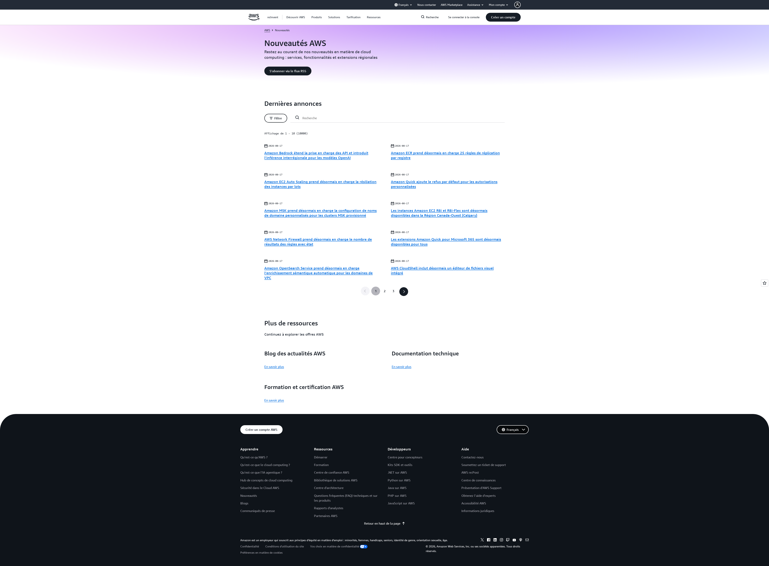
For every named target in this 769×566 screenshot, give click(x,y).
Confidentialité (249, 546)
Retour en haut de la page (382, 523)
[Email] (527, 540)
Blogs (244, 503)
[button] (295, 17)
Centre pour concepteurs (405, 457)
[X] (482, 540)
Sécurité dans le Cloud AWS (259, 488)
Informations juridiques (477, 511)
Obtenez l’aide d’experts (478, 496)
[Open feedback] (764, 283)
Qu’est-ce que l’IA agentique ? (261, 472)
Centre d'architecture (328, 488)
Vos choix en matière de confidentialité (334, 546)
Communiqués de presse (257, 511)
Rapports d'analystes (328, 508)
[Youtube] (514, 540)
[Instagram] (501, 540)
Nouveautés (248, 496)
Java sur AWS (397, 488)
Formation (321, 465)
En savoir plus (274, 367)
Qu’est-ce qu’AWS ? (254, 457)
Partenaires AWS (325, 516)
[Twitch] (507, 540)
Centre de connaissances (478, 480)
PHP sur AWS (397, 496)
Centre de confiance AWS (331, 472)
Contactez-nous (472, 457)
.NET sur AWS (397, 472)
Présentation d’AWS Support (481, 488)
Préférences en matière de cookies (261, 552)
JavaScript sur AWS (401, 503)
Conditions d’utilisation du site (284, 546)
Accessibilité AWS (473, 503)
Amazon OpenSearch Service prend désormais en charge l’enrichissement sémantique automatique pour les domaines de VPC (318, 273)
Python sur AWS (399, 480)
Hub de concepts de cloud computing (266, 480)
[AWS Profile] (517, 5)
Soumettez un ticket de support (483, 465)
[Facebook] (488, 540)
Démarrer (320, 457)
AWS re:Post (470, 472)
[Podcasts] (520, 540)
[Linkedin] (495, 540)
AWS (267, 30)
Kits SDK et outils (400, 465)
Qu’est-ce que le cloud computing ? (265, 465)
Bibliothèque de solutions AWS (335, 480)
